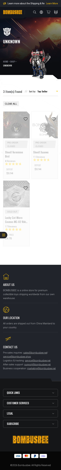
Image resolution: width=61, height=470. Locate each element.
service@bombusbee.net (37, 360)
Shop (12, 61)
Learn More (52, 3)
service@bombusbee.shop (17, 356)
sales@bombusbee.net (35, 352)
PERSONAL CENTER (56, 12)
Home (5, 61)
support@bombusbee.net (37, 364)
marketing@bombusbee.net (41, 368)
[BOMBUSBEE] (12, 12)
